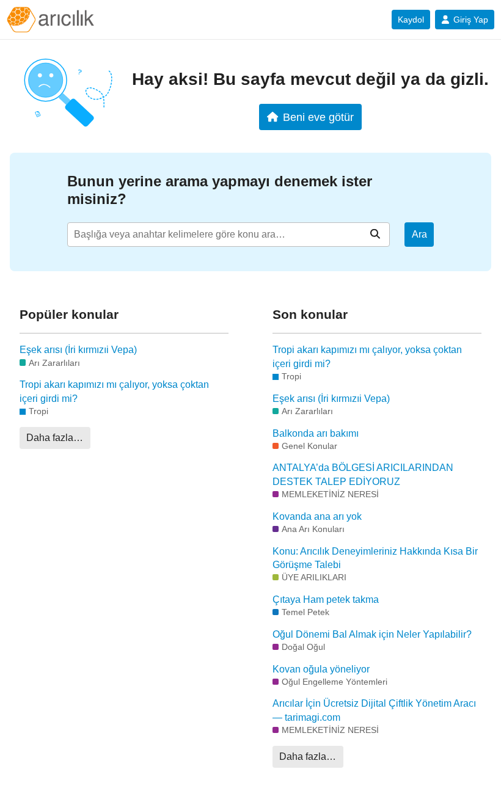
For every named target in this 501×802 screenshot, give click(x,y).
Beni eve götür (318, 117)
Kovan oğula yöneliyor (321, 669)
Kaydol (411, 19)
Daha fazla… (54, 437)
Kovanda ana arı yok (317, 516)
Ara (419, 234)
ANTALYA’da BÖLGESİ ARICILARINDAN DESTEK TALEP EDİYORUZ (362, 474)
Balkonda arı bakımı (315, 433)
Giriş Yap (470, 19)
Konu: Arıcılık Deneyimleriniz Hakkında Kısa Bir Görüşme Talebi (375, 558)
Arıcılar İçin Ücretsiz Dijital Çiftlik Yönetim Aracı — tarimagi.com (374, 710)
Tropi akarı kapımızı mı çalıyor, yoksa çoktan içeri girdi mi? (114, 391)
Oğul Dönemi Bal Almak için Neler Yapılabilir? (372, 634)
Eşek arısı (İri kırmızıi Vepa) (78, 349)
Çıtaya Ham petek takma (325, 599)
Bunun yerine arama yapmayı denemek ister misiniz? (219, 190)
